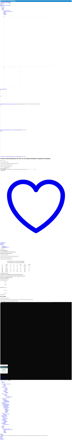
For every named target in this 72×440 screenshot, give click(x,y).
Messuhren (6, 410)
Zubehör (5, 414)
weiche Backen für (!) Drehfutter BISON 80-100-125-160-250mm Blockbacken (11, 156)
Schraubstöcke (6, 421)
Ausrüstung (5, 387)
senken (5, 385)
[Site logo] (3, 2)
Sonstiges (5, 14)
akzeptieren (1, 436)
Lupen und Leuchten (6, 407)
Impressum (3, 376)
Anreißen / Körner (6, 405)
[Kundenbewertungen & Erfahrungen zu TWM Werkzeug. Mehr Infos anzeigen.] (4, 373)
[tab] (37, 246)
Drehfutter (5, 420)
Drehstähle (6, 392)
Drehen (5, 12)
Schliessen (1, 434)
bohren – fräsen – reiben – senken (8, 11)
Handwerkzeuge (6, 406)
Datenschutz (3, 377)
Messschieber (7, 409)
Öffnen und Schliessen (7, 404)
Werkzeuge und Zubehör (7, 10)
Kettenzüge (5, 399)
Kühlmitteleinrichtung (6, 401)
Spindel (6, 389)
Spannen (5, 422)
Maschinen (5, 13)
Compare (1, 244)
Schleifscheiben (6, 418)
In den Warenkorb (3, 170)
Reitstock (6, 388)
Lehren (6, 408)
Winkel (6, 412)
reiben (4, 384)
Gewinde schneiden (6, 424)
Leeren (5, 168)
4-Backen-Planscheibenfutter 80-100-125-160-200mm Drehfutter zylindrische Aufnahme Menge (14, 169)
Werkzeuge (5, 386)
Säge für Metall (6, 400)
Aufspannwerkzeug (9, 396)
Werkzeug (5, 391)
